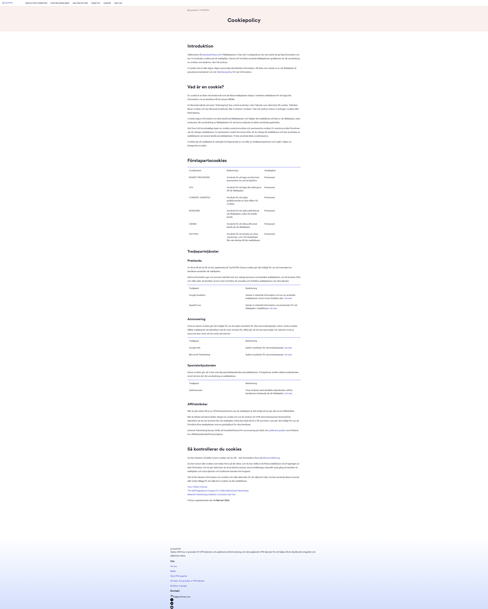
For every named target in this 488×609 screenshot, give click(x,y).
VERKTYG (95, 3)
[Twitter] (171, 600)
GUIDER (107, 3)
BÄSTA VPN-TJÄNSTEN (36, 3)
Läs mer (288, 298)
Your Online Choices (197, 486)
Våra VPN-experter (178, 576)
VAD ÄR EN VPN (80, 3)
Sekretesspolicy (224, 71)
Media (173, 571)
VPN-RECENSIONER (59, 3)
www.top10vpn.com (211, 54)
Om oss (173, 566)
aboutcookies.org (271, 457)
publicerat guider (277, 430)
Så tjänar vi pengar (178, 585)
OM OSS (118, 3)
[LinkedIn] (171, 604)
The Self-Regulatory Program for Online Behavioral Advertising (217, 490)
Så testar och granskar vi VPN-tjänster (187, 580)
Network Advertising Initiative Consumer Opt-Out (211, 494)
